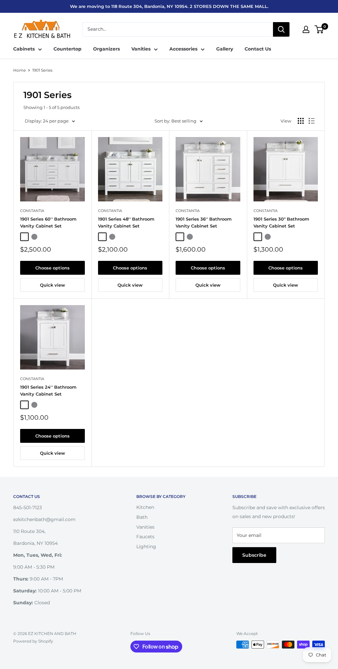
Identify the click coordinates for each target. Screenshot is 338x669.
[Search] (281, 29)
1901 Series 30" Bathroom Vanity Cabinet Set (281, 222)
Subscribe (254, 555)
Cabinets (24, 49)
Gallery (224, 49)
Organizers (106, 49)
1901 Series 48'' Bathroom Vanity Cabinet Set (126, 222)
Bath (142, 517)
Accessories (183, 49)
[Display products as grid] (301, 121)
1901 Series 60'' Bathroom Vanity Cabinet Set (48, 222)
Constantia (32, 210)
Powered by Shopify (33, 641)
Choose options (52, 267)
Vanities (141, 49)
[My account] (306, 29)
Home (19, 70)
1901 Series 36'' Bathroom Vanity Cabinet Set (204, 222)
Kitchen (145, 507)
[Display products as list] (312, 121)
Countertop (67, 49)
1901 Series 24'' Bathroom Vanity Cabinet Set (48, 390)
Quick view (52, 285)
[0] (319, 29)
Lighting (146, 546)
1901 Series (42, 70)
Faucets (145, 537)
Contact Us (258, 49)
